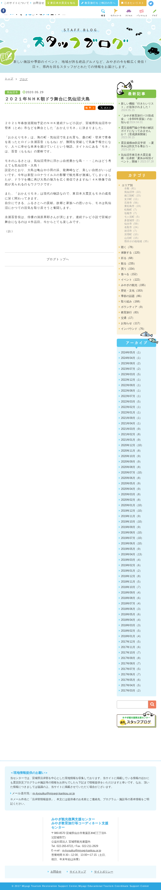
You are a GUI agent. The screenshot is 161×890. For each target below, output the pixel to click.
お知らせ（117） (131, 323)
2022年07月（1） (131, 396)
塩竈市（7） (131, 213)
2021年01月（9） (131, 439)
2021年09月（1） (131, 418)
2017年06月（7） (131, 674)
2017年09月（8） (131, 658)
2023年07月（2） (131, 368)
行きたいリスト (133, 2)
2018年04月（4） (131, 619)
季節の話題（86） (132, 296)
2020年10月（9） (131, 456)
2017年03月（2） (131, 690)
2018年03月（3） (131, 625)
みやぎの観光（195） (134, 285)
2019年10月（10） (132, 521)
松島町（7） (131, 209)
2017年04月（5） (131, 685)
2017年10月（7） (131, 652)
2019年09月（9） (131, 527)
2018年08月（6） (131, 598)
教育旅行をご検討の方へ (100, 2)
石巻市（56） (132, 202)
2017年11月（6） (131, 647)
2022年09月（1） (131, 385)
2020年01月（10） (132, 505)
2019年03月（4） (131, 559)
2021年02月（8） (131, 434)
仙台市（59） (132, 223)
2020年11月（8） (131, 450)
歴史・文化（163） (132, 290)
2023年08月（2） (131, 363)
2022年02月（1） (131, 407)
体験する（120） (131, 252)
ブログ (23, 79)
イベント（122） (131, 279)
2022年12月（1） (131, 379)
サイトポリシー (103, 871)
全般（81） (130, 188)
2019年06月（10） (132, 543)
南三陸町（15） (133, 195)
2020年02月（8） (131, 499)
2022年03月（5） (131, 401)
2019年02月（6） (131, 565)
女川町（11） (132, 199)
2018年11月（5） (131, 581)
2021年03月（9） (131, 428)
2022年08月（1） (131, 390)
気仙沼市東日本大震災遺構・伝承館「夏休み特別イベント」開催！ (137, 158)
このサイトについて (16, 2)
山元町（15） (132, 238)
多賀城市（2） (132, 220)
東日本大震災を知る (62, 2)
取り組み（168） (131, 301)
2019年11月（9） (131, 516)
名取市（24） (132, 227)
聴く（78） (128, 247)
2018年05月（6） (131, 614)
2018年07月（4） (131, 603)
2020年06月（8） (131, 478)
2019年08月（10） (132, 532)
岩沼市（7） (131, 230)
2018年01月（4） (131, 636)
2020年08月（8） (131, 467)
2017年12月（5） (131, 641)
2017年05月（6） (131, 679)
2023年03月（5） (131, 374)
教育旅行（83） (130, 312)
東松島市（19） (133, 206)
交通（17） (128, 317)
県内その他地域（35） (137, 241)
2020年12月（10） (132, 445)
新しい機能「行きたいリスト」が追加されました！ (137, 107)
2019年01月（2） (131, 570)
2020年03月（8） (131, 494)
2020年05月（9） (131, 483)
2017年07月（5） (131, 668)
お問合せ (38, 2)
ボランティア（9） (132, 306)
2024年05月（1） (131, 352)
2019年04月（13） (132, 554)
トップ (9, 78)
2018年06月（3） (131, 608)
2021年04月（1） (131, 423)
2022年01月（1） (131, 412)
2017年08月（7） (131, 663)
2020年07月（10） (132, 472)
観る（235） (128, 263)
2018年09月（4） (131, 592)
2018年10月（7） (131, 587)
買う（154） (128, 268)
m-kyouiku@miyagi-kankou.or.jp (53, 793)
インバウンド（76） (133, 328)
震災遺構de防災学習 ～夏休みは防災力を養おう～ (137, 146)
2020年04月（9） (131, 488)
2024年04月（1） (131, 357)
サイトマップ (78, 871)
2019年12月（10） (132, 510)
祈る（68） (128, 258)
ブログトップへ (58, 259)
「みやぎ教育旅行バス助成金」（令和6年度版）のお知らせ (137, 119)
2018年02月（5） (131, 630)
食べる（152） (130, 274)
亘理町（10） (132, 234)
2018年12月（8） (131, 576)
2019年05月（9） (131, 548)
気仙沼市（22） (133, 192)
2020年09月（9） (131, 461)
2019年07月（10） (132, 538)
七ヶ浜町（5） (132, 216)
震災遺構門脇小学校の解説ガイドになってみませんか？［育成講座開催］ (137, 132)
